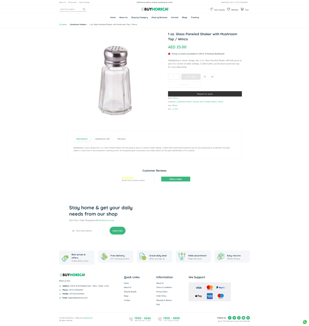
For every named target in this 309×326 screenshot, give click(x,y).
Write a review (175, 179)
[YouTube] (248, 318)
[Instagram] (239, 318)
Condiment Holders (78, 24)
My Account (72, 2)
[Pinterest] (243, 318)
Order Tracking (84, 2)
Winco (175, 98)
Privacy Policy (162, 292)
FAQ (158, 304)
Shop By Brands (130, 292)
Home (64, 24)
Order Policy (161, 296)
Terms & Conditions (164, 287)
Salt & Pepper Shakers (208, 102)
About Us (62, 2)
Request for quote (205, 94)
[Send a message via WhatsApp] (305, 322)
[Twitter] (234, 318)
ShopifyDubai (87, 318)
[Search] (84, 9)
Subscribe (118, 230)
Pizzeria (196, 102)
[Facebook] (230, 318)
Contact (127, 300)
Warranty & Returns (164, 300)
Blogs (126, 296)
